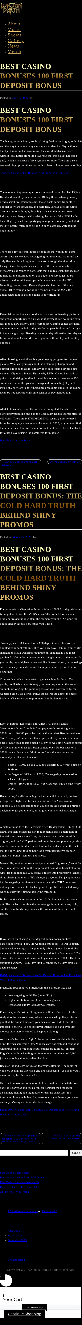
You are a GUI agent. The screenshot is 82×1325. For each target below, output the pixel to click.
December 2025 (17, 1240)
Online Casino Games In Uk (65, 461)
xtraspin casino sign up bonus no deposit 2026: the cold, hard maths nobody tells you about (19, 1138)
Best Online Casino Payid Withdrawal (22, 1177)
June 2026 (14, 1230)
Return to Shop (34, 1307)
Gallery (16, 40)
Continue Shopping (24, 1314)
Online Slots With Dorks (14, 1191)
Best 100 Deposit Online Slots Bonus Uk (19, 463)
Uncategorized (16, 1259)
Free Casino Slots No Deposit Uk (19, 1182)
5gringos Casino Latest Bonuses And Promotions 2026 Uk (34, 172)
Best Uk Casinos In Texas (15, 440)
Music (14, 29)
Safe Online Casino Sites (14, 1172)
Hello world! (49, 1211)
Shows (14, 34)
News (13, 46)
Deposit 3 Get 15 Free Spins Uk (19, 1187)
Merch (14, 51)
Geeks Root (39, 1270)
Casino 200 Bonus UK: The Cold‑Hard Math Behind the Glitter (65, 1138)
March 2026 (15, 1235)
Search (3, 1148)
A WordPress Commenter (23, 1211)
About (14, 23)
